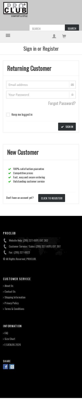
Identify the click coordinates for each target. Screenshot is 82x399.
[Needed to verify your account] (41, 85)
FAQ (6, 333)
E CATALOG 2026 (12, 344)
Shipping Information (14, 297)
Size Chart (9, 339)
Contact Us (10, 291)
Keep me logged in (22, 114)
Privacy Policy (11, 303)
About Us (8, 285)
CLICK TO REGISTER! (51, 198)
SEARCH (72, 28)
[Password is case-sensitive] (41, 95)
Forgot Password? (62, 103)
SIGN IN (69, 126)
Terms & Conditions (14, 309)
